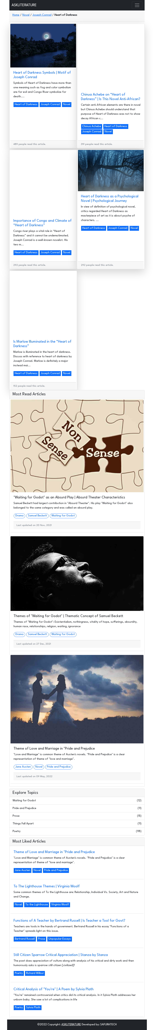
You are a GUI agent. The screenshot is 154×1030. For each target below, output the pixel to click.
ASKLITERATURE (24, 5)
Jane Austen (23, 767)
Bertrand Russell (25, 939)
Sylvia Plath (33, 1007)
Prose (16, 816)
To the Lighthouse (36, 904)
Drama (19, 515)
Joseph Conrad (41, 15)
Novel (25, 15)
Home (15, 15)
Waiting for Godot (63, 515)
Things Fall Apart (23, 823)
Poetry (16, 831)
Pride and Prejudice (59, 767)
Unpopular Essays (59, 939)
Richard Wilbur (35, 973)
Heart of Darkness (26, 104)
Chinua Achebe (91, 126)
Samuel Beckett (37, 515)
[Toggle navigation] (137, 5)
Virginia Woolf (60, 904)
